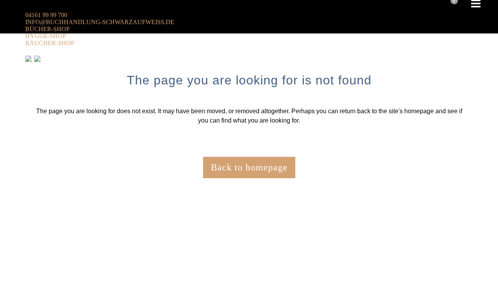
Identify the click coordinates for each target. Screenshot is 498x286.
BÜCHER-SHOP (47, 29)
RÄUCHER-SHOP (49, 43)
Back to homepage (249, 167)
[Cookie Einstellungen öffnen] (58, 280)
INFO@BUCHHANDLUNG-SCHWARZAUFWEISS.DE (99, 22)
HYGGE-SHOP (45, 36)
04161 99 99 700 (46, 15)
